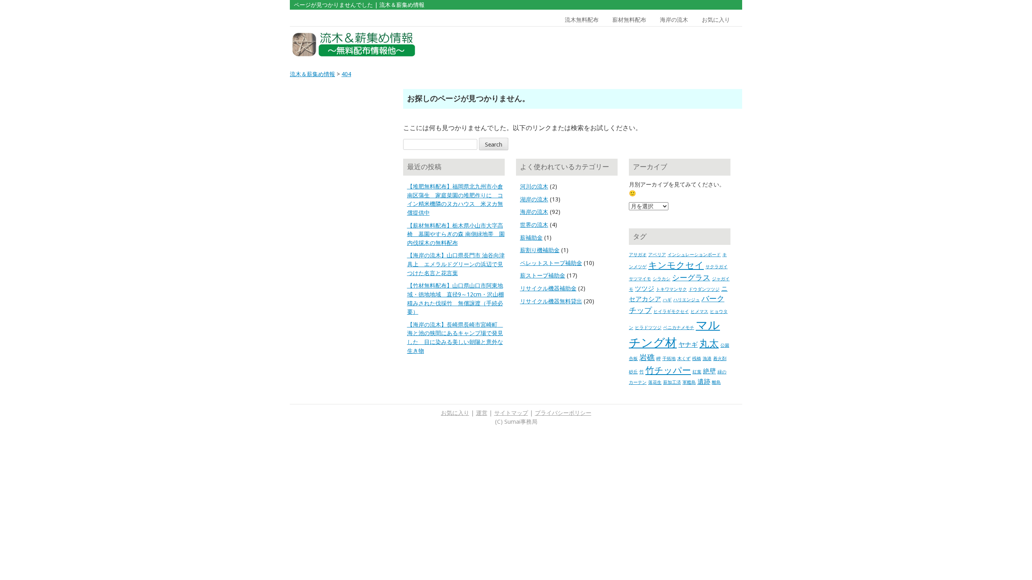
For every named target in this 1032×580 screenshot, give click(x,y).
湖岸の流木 (534, 199)
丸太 (709, 343)
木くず (684, 358)
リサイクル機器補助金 (548, 288)
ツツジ (644, 288)
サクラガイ (716, 266)
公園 (724, 345)
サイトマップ (511, 413)
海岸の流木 (674, 20)
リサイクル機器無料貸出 (551, 301)
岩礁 (647, 357)
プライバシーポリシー (563, 413)
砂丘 (633, 372)
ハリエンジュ (686, 299)
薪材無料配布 (629, 20)
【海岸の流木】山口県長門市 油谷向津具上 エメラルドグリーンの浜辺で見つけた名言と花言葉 (456, 264)
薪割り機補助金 (540, 250)
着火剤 (719, 358)
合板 (633, 358)
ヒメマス (699, 311)
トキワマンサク (671, 289)
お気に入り (716, 20)
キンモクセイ (676, 265)
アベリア (657, 254)
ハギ (667, 299)
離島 (716, 382)
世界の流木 (534, 225)
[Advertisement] (684, 45)
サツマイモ (640, 279)
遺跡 (703, 381)
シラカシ (661, 279)
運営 (481, 413)
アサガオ (638, 254)
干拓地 (669, 358)
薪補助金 (531, 237)
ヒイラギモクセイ (671, 311)
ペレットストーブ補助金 (551, 263)
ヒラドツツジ (648, 327)
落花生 (655, 382)
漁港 (707, 358)
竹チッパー (668, 370)
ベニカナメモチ (678, 327)
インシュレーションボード (694, 254)
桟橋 (696, 358)
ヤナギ (688, 344)
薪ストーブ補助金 (542, 275)
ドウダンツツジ (704, 289)
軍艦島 (689, 382)
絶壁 (709, 371)
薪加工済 (672, 382)
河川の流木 (534, 186)
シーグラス (691, 277)
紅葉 (697, 372)
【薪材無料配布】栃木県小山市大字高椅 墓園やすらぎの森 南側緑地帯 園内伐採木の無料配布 (456, 234)
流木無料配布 (582, 20)
